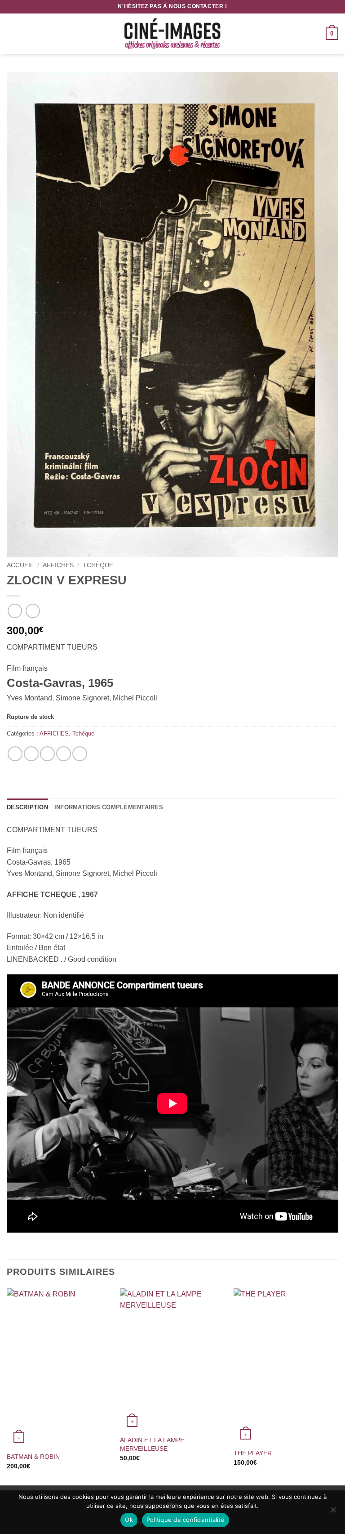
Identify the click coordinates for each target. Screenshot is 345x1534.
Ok (129, 1519)
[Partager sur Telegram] (79, 753)
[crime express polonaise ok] (172, 314)
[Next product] (15, 611)
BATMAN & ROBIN (33, 1456)
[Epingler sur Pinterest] (63, 753)
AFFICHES (58, 565)
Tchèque (98, 565)
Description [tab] (27, 807)
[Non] (332, 1512)
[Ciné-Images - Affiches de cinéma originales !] (172, 33)
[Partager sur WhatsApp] (15, 753)
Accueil (20, 565)
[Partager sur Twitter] (47, 753)
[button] (12, 33)
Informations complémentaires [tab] (108, 807)
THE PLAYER (253, 1453)
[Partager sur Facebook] (31, 753)
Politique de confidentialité (185, 1519)
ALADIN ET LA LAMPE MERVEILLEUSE (152, 1444)
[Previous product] (33, 611)
